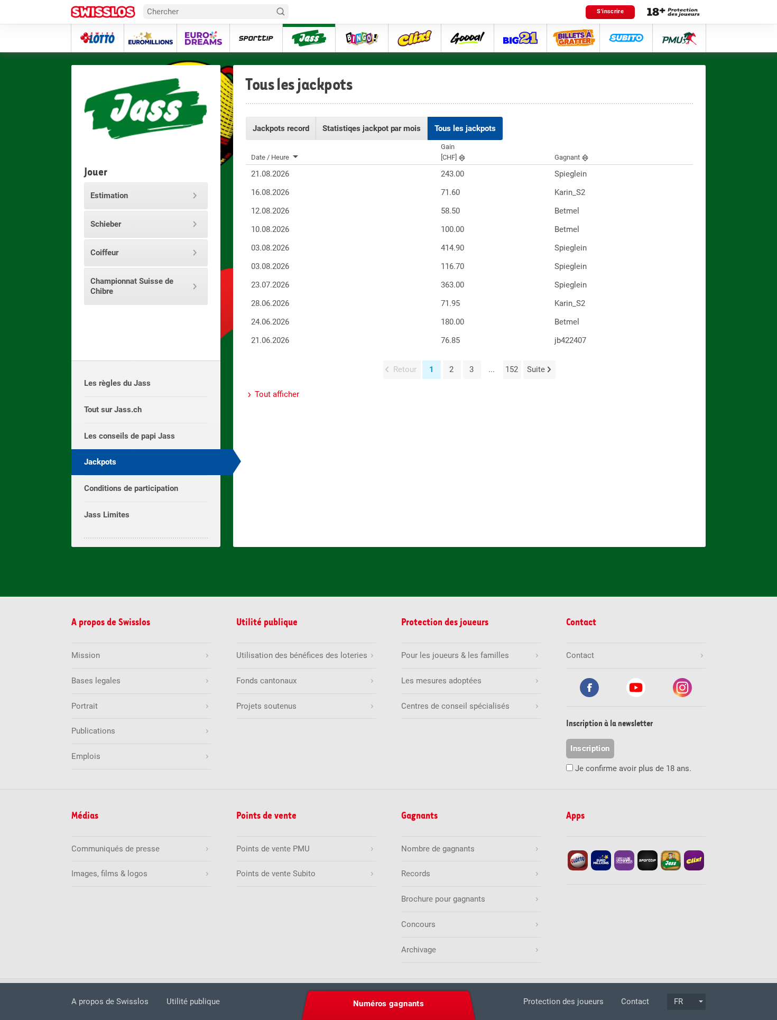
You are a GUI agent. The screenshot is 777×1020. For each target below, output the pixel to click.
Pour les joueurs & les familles (455, 655)
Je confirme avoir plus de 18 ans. (633, 768)
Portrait (84, 706)
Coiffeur (104, 252)
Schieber (105, 224)
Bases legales (96, 680)
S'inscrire (610, 11)
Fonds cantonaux (266, 680)
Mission (85, 655)
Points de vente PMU (273, 849)
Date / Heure (270, 157)
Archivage (418, 949)
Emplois (85, 756)
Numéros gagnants (388, 1003)
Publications (93, 731)
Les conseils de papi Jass (129, 436)
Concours (418, 924)
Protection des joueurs (563, 1001)
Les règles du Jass (117, 383)
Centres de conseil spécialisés (455, 706)
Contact (635, 1001)
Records (415, 873)
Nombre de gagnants (438, 849)
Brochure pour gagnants (443, 899)
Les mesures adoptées (441, 680)
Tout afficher (277, 394)
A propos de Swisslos (110, 1001)
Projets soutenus (266, 706)
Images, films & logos (109, 873)
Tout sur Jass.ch (113, 409)
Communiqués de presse (115, 849)
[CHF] (449, 152)
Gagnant (567, 157)
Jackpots (100, 462)
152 (511, 369)
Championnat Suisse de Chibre (131, 286)
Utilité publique (193, 1001)
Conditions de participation (131, 488)
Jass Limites (107, 515)
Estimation (109, 195)
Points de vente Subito (276, 873)
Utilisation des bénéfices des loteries (301, 655)
